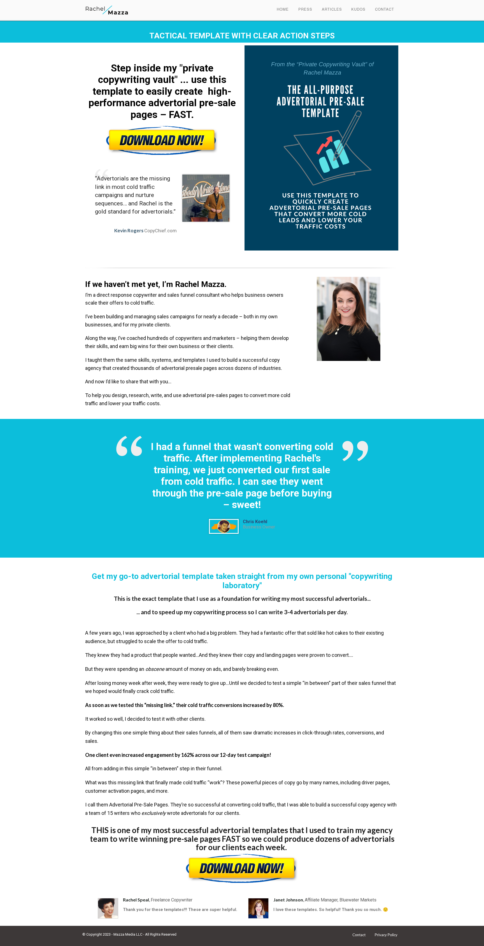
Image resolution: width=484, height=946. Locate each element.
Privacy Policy (386, 935)
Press (305, 9)
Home (283, 9)
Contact (384, 9)
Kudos (358, 9)
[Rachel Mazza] (116, 9)
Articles (332, 9)
